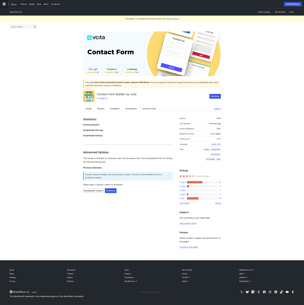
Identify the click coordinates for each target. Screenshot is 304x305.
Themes (70, 274)
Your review (185, 203)
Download (215, 96)
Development (131, 108)
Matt (242, 274)
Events (184, 274)
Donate (186, 277)
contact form (215, 149)
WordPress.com (246, 270)
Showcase (71, 270)
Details (89, 108)
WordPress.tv (130, 281)
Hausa (34, 292)
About (12, 270)
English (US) (216, 144)
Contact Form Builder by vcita (116, 94)
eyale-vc (103, 98)
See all (218, 203)
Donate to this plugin (189, 247)
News (12, 274)
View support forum (188, 223)
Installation (115, 108)
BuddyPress (245, 281)
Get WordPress (292, 4)
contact (206, 149)
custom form (215, 154)
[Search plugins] (34, 26)
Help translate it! (172, 19)
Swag (185, 281)
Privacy (12, 281)
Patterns (70, 281)
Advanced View (149, 108)
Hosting (13, 277)
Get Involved (187, 270)
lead (218, 159)
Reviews (100, 108)
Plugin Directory (16, 12)
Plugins (70, 277)
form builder (210, 159)
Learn (126, 270)
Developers (129, 277)
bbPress (243, 277)
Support (217, 108)
